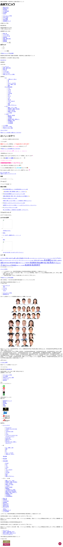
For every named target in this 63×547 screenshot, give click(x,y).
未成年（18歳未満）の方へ (9, 531)
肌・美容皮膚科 (8, 86)
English (4, 13)
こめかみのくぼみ (9, 431)
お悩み (6, 258)
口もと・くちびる (12, 83)
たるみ (9, 89)
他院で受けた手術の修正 (10, 491)
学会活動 (5, 9)
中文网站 (5, 12)
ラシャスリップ (26, 260)
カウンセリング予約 (7, 15)
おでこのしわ (8, 427)
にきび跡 (10, 93)
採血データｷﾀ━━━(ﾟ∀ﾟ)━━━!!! (8, 173)
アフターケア (6, 378)
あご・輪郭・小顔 (12, 84)
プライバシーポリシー (8, 534)
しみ (13, 258)
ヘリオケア (12, 260)
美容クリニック (21, 262)
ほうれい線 (26, 258)
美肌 (48, 262)
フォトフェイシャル (6, 260)
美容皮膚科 (40, 262)
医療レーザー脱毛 (12, 111)
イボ (9, 97)
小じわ (9, 90)
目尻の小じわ (8, 439)
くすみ (9, 102)
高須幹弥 (28, 265)
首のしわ (7, 440)
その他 (6, 114)
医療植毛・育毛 (11, 120)
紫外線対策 (12, 262)
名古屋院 (47, 260)
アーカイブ (2, 184)
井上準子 (38, 260)
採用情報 (5, 41)
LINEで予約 (5, 17)
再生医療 (5, 456)
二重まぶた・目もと (12, 79)
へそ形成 (10, 112)
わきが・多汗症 (11, 110)
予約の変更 (5, 19)
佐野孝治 (42, 260)
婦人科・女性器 (11, 115)
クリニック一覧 (6, 36)
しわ (9, 88)
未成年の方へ (6, 8)
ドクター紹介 (6, 34)
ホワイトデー (17, 260)
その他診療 (10, 123)
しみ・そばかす (11, 101)
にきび (9, 92)
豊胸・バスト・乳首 (12, 107)
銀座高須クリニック (7, 400)
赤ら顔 (9, 99)
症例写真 (5, 37)
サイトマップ (6, 530)
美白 (45, 262)
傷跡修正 (10, 116)
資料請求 (5, 380)
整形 (52, 260)
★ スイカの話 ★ (4, 172)
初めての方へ (6, 7)
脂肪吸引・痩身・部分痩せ (14, 108)
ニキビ (53, 258)
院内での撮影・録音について (9, 533)
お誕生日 (10, 258)
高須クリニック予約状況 (9, 265)
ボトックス (21, 260)
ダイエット (44, 258)
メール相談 (5, 18)
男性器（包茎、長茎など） (14, 119)
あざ (9, 98)
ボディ (6, 106)
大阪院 (4, 405)
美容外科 (28, 262)
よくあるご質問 (3, 362)
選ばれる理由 (6, 506)
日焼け (55, 260)
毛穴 (9, 94)
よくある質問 (6, 11)
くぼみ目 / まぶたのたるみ (11, 428)
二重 (34, 260)
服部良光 (60, 260)
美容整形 (33, 262)
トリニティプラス (49, 258)
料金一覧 (5, 33)
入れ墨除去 (10, 121)
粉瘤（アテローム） (12, 105)
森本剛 (5, 262)
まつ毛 (30, 258)
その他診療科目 (8, 496)
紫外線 (8, 262)
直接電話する (6, 294)
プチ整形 (10, 117)
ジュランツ (40, 258)
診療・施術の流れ (7, 38)
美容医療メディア (7, 21)
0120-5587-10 (3, 60)
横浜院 (4, 402)
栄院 (1, 262)
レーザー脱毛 (31, 260)
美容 (17, 262)
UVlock (3, 258)
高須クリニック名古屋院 (20, 265)
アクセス (5, 288)
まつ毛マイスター (34, 258)
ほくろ (9, 96)
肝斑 (9, 103)
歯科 (9, 85)
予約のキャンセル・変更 (8, 377)
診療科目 (5, 39)
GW (1, 258)
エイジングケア (6, 425)
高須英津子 (36, 265)
